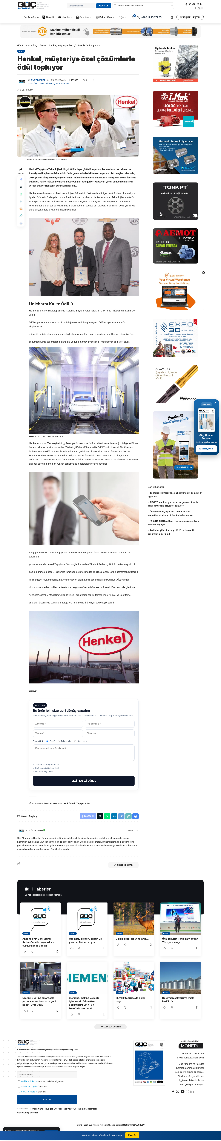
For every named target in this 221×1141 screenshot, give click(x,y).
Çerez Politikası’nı (29, 1092)
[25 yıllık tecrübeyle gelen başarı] (134, 978)
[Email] (21, 208)
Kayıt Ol (103, 5)
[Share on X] (21, 187)
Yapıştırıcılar (83, 803)
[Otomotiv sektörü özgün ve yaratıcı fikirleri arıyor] (87, 918)
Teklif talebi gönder (83, 780)
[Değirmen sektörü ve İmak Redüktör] (180, 978)
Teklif (52, 741)
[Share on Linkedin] (21, 201)
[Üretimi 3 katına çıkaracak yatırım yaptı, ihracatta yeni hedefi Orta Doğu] (40, 978)
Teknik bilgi (66, 741)
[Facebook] (186, 4)
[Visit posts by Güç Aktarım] (21, 830)
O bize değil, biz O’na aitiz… (132, 938)
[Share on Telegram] (121, 816)
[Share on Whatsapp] (21, 194)
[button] (171, 17)
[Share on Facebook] (21, 180)
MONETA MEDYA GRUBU (134, 1125)
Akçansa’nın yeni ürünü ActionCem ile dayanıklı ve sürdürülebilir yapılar (38, 942)
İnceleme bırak (125, 865)
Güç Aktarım (38, 80)
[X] (190, 4)
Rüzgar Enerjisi (53, 1108)
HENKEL (33, 691)
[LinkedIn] (201, 4)
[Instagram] (198, 4)
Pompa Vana (36, 1108)
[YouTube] (194, 4)
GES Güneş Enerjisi (27, 1112)
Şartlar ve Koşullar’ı (30, 1086)
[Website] (137, 831)
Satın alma (82, 741)
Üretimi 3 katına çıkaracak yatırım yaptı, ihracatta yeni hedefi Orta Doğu (39, 1001)
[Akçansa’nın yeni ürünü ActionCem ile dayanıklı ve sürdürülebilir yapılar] (40, 918)
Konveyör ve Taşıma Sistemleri (80, 1108)
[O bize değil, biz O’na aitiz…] (134, 918)
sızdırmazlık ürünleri (64, 803)
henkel (48, 803)
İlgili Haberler (38, 889)
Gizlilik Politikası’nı (29, 1081)
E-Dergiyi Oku (206, 449)
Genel (21, 51)
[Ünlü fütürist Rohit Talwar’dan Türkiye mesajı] (180, 918)
